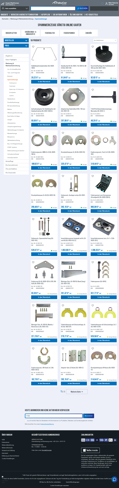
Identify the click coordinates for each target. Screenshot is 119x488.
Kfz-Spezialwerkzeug (13, 106)
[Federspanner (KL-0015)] (104, 269)
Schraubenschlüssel (13, 154)
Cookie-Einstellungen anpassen (59, 485)
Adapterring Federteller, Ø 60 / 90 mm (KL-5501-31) (73, 110)
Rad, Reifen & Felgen (13, 116)
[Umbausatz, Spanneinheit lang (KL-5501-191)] (44, 226)
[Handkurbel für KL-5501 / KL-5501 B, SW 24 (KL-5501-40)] (74, 54)
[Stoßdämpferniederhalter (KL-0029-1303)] (44, 54)
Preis (7, 45)
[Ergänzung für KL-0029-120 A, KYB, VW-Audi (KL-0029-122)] (44, 269)
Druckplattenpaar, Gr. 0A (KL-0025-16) (43, 195)
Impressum (5, 453)
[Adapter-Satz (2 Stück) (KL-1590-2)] (74, 355)
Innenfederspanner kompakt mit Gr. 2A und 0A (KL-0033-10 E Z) (73, 239)
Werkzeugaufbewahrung (14, 113)
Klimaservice (11, 137)
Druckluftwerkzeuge (13, 102)
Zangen (9, 119)
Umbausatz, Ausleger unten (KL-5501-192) (73, 196)
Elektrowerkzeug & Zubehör (15, 151)
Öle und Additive (11, 169)
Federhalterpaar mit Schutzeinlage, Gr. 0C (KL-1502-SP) (73, 325)
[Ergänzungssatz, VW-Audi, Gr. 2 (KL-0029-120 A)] (44, 355)
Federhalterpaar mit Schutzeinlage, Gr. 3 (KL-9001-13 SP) (103, 325)
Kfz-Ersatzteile (11, 173)
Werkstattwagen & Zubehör (15, 130)
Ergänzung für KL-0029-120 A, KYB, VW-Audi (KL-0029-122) (43, 282)
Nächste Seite (76, 391)
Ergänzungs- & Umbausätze (16, 89)
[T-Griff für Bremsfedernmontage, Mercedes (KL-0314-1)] (104, 97)
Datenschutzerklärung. (47, 424)
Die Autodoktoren (12, 165)
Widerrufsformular (7, 448)
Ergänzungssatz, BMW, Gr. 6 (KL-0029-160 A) (43, 153)
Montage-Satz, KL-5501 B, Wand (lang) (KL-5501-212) (73, 282)
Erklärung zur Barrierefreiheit (10, 456)
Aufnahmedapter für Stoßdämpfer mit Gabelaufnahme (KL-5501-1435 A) (43, 110)
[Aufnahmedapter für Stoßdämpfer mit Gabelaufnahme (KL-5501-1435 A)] (44, 97)
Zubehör (11, 95)
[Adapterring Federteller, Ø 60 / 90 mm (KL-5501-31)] (74, 97)
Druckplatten (12, 92)
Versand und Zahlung (8, 450)
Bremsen (10, 76)
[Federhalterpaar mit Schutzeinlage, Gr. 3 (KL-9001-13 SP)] (104, 312)
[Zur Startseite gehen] (59, 3)
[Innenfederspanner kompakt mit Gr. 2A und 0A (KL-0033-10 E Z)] (74, 226)
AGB (3, 439)
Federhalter (12, 86)
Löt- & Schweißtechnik (14, 69)
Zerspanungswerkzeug (14, 126)
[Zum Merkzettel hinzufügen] (33, 46)
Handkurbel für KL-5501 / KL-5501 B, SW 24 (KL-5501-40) (73, 67)
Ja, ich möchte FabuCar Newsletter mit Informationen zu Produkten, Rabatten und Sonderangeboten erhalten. (60, 420)
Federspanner (13, 83)
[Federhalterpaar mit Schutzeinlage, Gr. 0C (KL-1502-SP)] (74, 312)
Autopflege (9, 161)
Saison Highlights (11, 60)
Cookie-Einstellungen (8, 458)
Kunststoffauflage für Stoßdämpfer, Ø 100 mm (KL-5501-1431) (103, 67)
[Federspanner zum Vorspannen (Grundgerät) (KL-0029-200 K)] (104, 183)
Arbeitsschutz (11, 123)
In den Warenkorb (44, 82)
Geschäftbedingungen (72, 482)
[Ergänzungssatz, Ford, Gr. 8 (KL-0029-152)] (104, 140)
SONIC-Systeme (12, 147)
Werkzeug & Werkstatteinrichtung (13, 65)
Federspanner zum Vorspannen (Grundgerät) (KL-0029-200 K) (101, 196)
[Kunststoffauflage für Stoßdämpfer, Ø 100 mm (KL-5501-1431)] (104, 54)
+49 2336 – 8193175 (59, 441)
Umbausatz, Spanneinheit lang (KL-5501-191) (42, 239)
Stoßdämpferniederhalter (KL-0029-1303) (42, 67)
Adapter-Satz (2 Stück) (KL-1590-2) (72, 368)
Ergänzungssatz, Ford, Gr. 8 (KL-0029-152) (103, 153)
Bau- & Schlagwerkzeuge (14, 144)
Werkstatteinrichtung (13, 140)
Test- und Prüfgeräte (13, 73)
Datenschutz (5, 442)
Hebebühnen (11, 99)
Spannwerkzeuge (12, 79)
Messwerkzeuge (12, 133)
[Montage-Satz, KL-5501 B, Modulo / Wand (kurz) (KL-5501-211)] (44, 312)
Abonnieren (89, 416)
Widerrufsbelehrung (8, 445)
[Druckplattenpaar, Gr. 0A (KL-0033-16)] (74, 140)
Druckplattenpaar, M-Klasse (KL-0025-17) (103, 369)
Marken (9, 109)
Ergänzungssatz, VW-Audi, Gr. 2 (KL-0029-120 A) (42, 369)
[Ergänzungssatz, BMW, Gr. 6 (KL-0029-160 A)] (44, 140)
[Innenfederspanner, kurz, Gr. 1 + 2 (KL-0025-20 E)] (104, 226)
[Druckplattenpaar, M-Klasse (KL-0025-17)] (104, 355)
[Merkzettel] (102, 4)
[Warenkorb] (104, 8)
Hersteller (9, 40)
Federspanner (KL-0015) (98, 281)
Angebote (9, 56)
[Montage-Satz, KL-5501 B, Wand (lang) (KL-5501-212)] (74, 269)
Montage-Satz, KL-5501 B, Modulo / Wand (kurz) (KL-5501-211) (42, 325)
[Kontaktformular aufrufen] (114, 479)
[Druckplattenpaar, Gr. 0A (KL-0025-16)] (44, 183)
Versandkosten (54, 475)
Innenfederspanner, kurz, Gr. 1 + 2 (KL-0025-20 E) (103, 239)
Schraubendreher (12, 157)
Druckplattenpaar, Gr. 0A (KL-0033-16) (73, 152)
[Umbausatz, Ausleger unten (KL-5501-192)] (74, 183)
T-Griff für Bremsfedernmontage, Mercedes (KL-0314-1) (101, 110)
